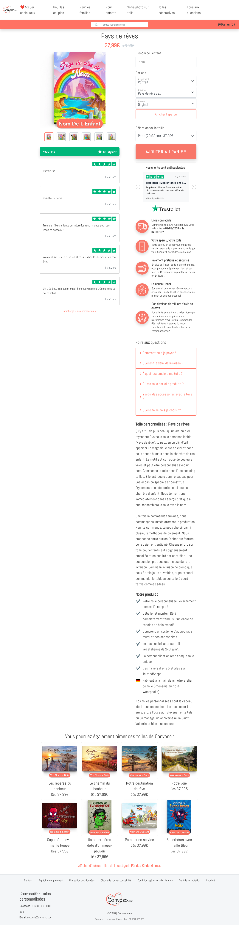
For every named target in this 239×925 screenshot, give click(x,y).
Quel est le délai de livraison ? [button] (163, 363)
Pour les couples (58, 10)
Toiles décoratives (167, 10)
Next (194, 187)
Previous (138, 187)
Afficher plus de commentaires (79, 311)
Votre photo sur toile (137, 10)
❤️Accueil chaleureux (27, 10)
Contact (28, 880)
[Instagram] (226, 13)
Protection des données (82, 880)
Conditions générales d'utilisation (155, 880)
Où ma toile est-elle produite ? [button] (163, 383)
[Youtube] (230, 7)
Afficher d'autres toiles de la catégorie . (119, 865)
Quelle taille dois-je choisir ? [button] (162, 410)
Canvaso (98, 919)
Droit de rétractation (189, 880)
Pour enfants (111, 10)
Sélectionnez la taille (150, 128)
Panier (228, 24)
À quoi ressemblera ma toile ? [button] (163, 373)
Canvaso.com (124, 913)
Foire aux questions (194, 10)
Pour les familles (85, 10)
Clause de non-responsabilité (116, 880)
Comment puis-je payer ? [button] (159, 352)
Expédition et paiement (51, 880)
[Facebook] (222, 7)
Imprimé (210, 880)
